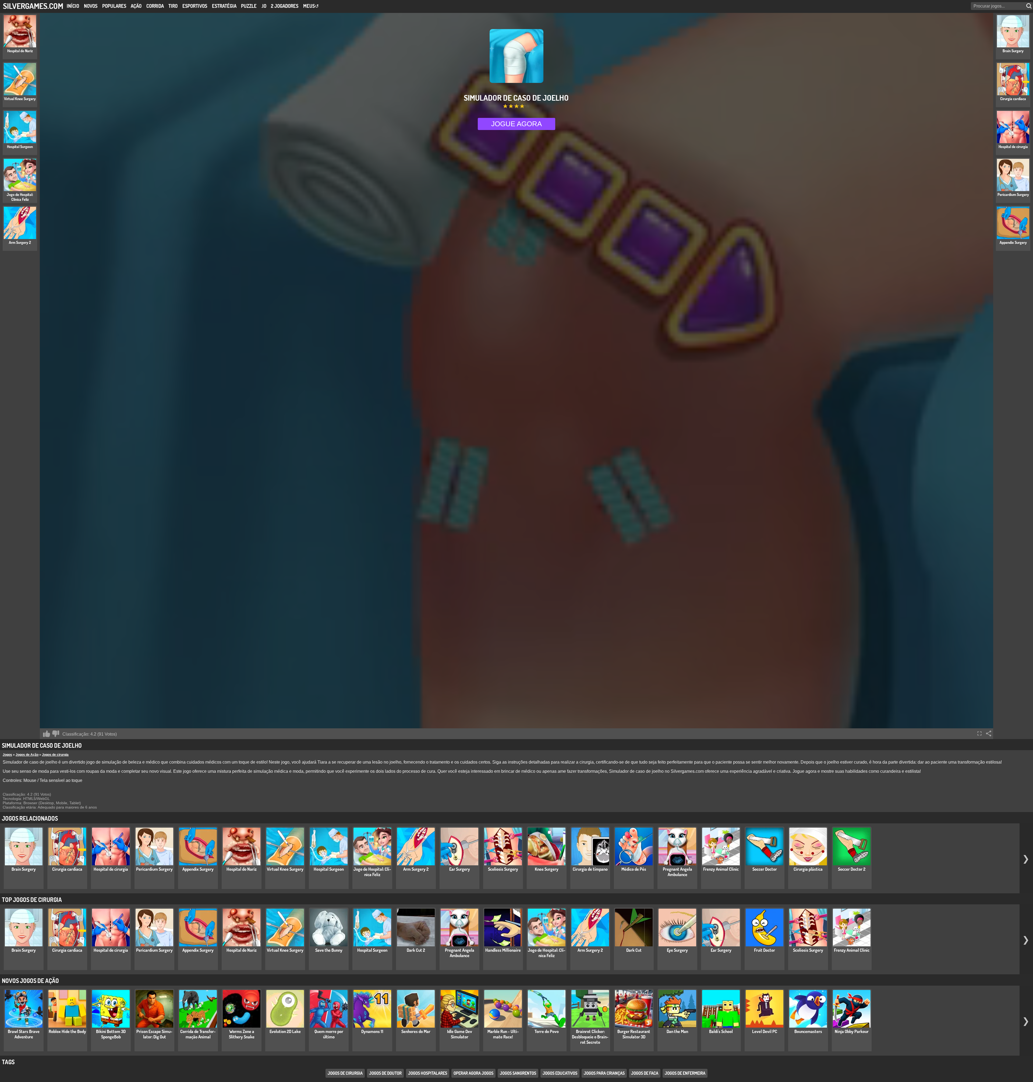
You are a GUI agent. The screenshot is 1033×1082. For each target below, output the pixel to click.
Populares (114, 6)
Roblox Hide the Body (67, 1031)
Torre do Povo (547, 1031)
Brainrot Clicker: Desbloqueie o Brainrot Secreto (590, 1037)
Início (73, 6)
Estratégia (224, 6)
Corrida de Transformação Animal (198, 1034)
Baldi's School (721, 1031)
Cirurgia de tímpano (590, 869)
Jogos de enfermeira (685, 1073)
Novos (90, 6)
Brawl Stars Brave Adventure (24, 1034)
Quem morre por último (328, 1034)
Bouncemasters (808, 1031)
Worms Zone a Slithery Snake (241, 1034)
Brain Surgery (24, 869)
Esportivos (194, 6)
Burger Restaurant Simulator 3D (633, 1034)
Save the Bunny (328, 950)
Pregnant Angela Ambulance (677, 871)
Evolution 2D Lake (285, 1031)
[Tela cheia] (979, 733)
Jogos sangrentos (518, 1073)
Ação (136, 6)
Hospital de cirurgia (111, 869)
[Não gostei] (55, 733)
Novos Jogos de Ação (30, 980)
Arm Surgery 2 (416, 869)
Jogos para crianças (604, 1073)
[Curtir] (46, 733)
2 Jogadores (284, 6)
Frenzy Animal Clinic (721, 869)
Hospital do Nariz (242, 869)
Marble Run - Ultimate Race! (503, 1034)
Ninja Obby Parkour (852, 1031)
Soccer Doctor (764, 869)
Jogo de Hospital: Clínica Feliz (372, 871)
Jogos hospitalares (427, 1073)
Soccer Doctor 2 (851, 869)
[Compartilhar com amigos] (988, 733)
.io (263, 6)
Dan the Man (677, 1031)
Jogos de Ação (27, 755)
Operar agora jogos (473, 1073)
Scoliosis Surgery (503, 869)
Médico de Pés (633, 869)
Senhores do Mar (415, 1031)
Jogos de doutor (385, 1073)
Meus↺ (311, 6)
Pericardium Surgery (154, 869)
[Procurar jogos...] (1029, 6)
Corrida (155, 6)
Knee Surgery (546, 869)
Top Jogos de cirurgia (32, 899)
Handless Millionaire (503, 950)
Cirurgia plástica (808, 869)
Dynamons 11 (372, 1031)
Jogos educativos (560, 1073)
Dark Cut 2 (416, 950)
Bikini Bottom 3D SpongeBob (111, 1034)
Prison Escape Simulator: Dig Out (154, 1034)
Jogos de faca (644, 1073)
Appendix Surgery (198, 869)
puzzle (249, 6)
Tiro (173, 6)
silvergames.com (33, 6)
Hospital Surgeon (329, 869)
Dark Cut (634, 950)
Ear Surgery (459, 869)
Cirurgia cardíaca (67, 869)
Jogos (7, 755)
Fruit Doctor (764, 950)
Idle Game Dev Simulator (459, 1034)
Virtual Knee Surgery (285, 869)
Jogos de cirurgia (55, 755)
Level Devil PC (764, 1031)
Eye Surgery (677, 950)
